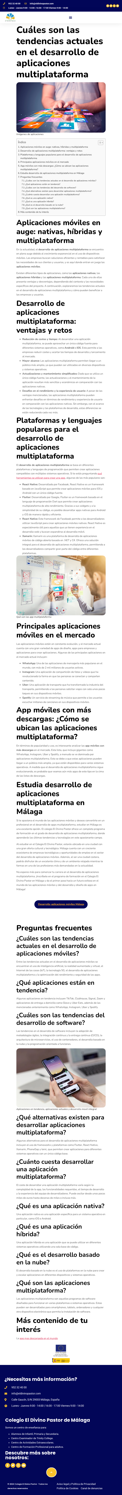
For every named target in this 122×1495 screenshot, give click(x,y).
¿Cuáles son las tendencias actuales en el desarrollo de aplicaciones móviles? (60, 180)
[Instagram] (114, 5)
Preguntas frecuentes (31, 176)
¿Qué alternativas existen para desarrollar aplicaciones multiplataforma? (58, 191)
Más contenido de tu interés (34, 211)
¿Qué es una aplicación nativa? (39, 198)
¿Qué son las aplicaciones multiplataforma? (45, 208)
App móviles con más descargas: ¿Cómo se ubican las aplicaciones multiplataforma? (54, 167)
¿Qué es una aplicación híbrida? (39, 201)
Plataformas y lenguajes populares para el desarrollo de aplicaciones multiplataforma (56, 156)
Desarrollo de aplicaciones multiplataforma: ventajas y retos (51, 150)
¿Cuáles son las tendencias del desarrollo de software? (50, 187)
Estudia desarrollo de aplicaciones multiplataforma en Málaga (52, 173)
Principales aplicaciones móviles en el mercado (44, 161)
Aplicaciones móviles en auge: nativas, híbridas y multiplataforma (54, 146)
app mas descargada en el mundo (39, 1338)
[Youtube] (117, 5)
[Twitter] (111, 5)
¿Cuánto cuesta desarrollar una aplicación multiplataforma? (52, 194)
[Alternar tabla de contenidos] (99, 142)
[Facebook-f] (7, 1465)
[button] (70, 17)
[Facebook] (107, 5)
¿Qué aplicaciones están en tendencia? (42, 184)
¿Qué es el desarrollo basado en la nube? (44, 205)
